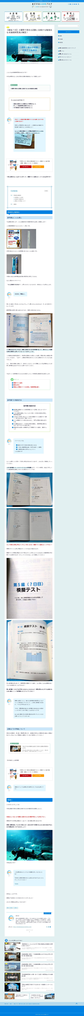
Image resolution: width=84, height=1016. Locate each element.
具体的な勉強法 (17, 195)
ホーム (62, 51)
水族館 (61, 39)
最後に (15, 204)
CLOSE (46, 190)
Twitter (16, 883)
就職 (8, 27)
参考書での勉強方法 (19, 199)
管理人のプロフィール (66, 60)
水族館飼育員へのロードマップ (68, 48)
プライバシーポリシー (66, 57)
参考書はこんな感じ (19, 197)
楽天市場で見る (26, 166)
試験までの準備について (20, 200)
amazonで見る (38, 166)
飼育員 (61, 42)
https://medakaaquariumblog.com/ (22, 926)
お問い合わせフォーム (66, 54)
